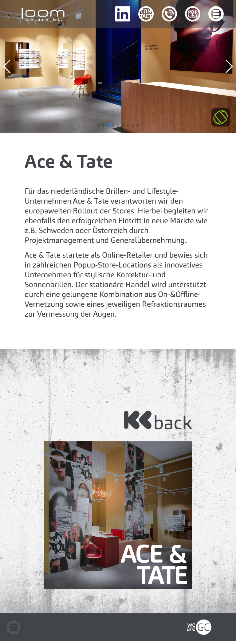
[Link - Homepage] (199, 624)
